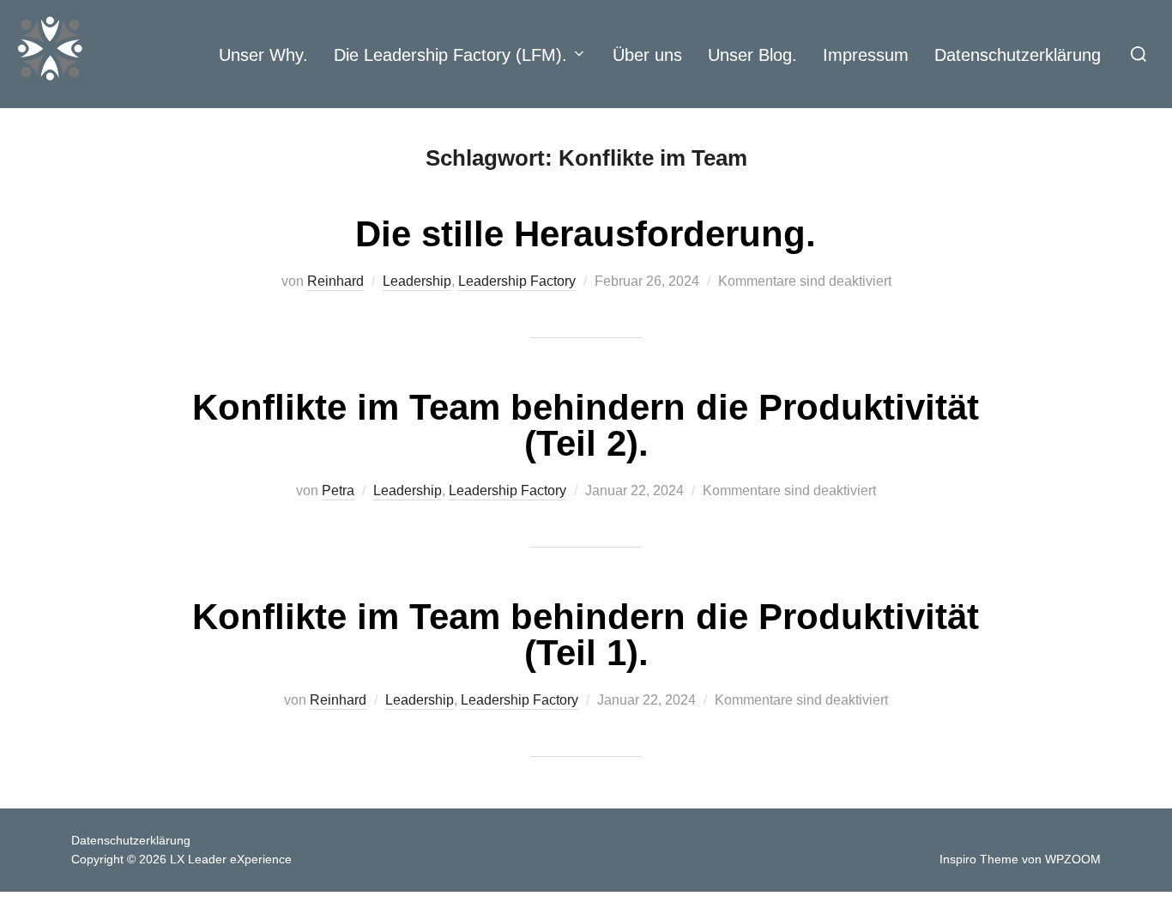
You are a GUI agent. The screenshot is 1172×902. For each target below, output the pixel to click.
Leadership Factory (517, 281)
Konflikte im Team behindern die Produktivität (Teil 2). (585, 425)
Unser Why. (263, 54)
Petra (338, 490)
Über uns (647, 54)
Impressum (866, 54)
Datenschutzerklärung (1017, 54)
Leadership (417, 281)
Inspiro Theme (978, 859)
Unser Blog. (752, 54)
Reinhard (335, 281)
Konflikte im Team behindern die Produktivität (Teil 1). (585, 634)
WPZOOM (1073, 859)
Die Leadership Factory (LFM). (450, 54)
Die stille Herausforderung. (585, 234)
